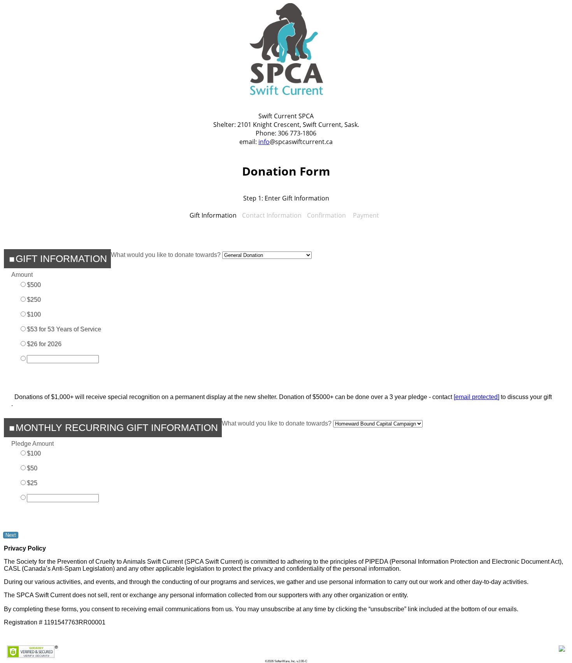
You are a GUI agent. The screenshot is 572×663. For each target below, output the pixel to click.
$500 (34, 284)
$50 (32, 468)
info (264, 141)
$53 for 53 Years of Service (64, 329)
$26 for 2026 (44, 344)
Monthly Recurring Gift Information (117, 427)
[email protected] (476, 397)
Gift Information (61, 258)
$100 (34, 314)
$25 (32, 483)
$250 (34, 299)
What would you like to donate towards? (166, 254)
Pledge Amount (32, 443)
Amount (22, 274)
